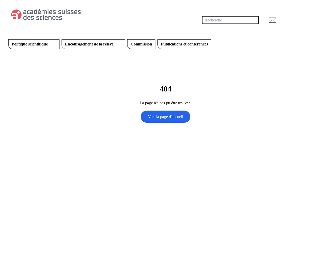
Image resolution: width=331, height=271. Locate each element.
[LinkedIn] (168, 179)
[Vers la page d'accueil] (66, 14)
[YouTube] (178, 179)
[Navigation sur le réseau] (301, 20)
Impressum (181, 243)
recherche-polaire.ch (101, 243)
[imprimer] (286, 20)
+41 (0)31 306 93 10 (25, 215)
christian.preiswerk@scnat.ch (32, 222)
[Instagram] (188, 179)
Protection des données (145, 243)
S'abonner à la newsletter (183, 192)
